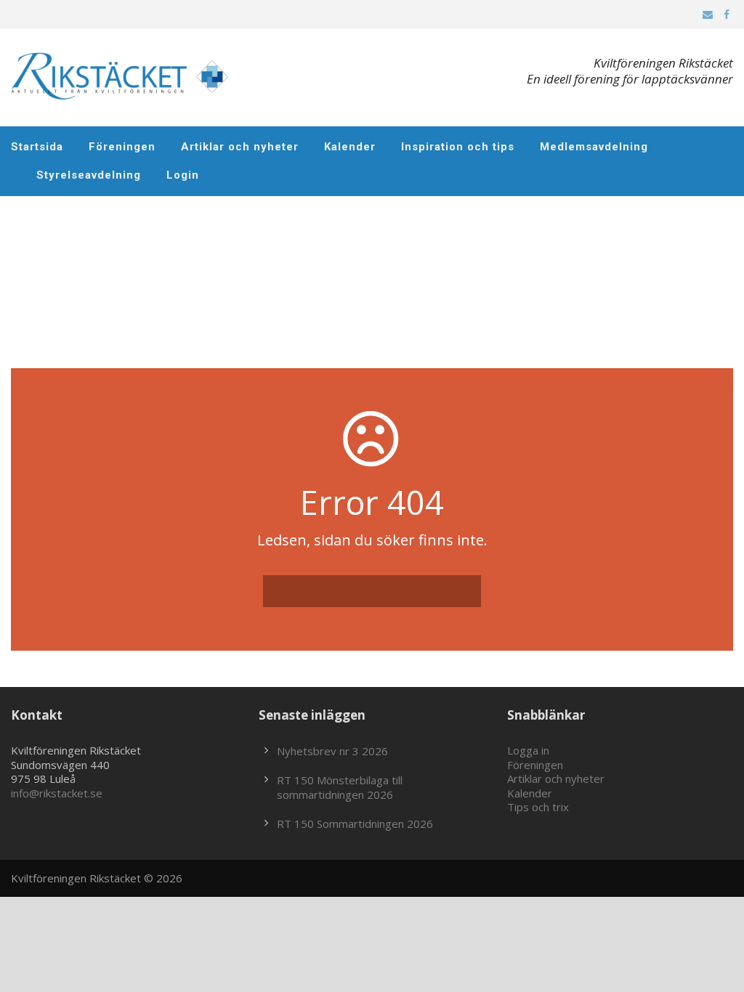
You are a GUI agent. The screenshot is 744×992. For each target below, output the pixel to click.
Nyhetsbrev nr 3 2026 (332, 751)
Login (182, 175)
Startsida (37, 146)
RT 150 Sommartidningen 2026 (355, 823)
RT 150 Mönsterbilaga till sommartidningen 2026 (340, 787)
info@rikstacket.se (56, 793)
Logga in (528, 750)
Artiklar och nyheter (240, 146)
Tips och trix (538, 807)
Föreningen (122, 146)
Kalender (350, 146)
